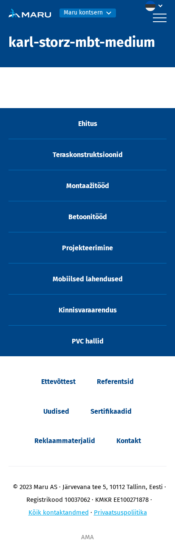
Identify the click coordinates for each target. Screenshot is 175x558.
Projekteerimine (87, 248)
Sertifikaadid (111, 411)
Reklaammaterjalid (64, 441)
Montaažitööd (87, 186)
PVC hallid (88, 341)
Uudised (56, 411)
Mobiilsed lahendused (88, 279)
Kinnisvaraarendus (88, 310)
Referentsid (115, 382)
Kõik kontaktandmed (58, 512)
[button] (156, 6)
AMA (87, 537)
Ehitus (87, 124)
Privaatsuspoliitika (120, 512)
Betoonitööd (87, 217)
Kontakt (128, 441)
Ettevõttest (58, 382)
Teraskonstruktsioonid (88, 155)
